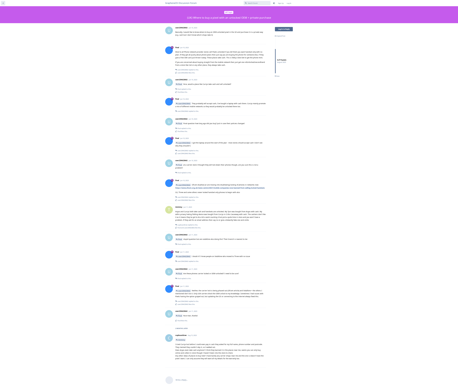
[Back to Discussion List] (3, 3)
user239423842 (184, 103)
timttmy (181, 340)
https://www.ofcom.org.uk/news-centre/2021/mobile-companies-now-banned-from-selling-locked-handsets (220, 188)
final (180, 84)
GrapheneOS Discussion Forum (181, 3)
